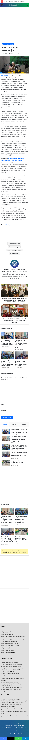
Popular (5, 424)
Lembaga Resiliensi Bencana (7, 671)
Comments (23, 424)
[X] (14, 278)
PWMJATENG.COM (6, 76)
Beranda (4, 41)
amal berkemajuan (14, 243)
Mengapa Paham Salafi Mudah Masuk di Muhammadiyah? (12, 159)
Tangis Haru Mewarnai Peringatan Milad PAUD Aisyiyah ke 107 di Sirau (17, 462)
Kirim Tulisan (14, 730)
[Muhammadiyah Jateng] (14, 5)
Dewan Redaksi (16, 727)
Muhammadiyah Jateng (14, 250)
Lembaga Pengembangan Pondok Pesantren (11, 664)
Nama (3, 398)
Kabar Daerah (14, 41)
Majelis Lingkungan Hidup (7, 634)
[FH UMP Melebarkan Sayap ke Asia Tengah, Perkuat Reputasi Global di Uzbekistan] (7, 335)
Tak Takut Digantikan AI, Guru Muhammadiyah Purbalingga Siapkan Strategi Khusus (7, 362)
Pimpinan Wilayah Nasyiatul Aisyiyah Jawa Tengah (12, 702)
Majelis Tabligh (4, 632)
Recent (14, 424)
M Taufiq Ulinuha (9, 225)
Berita (8, 41)
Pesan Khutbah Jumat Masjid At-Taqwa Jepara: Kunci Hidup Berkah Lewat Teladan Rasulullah (21, 362)
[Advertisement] (14, 22)
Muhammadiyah (14, 247)
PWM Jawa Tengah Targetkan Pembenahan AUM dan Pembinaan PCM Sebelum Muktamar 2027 (21, 344)
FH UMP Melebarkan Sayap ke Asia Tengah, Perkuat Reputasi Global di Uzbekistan (7, 342)
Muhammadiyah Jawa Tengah (14, 269)
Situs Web (3, 410)
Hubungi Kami (24, 727)
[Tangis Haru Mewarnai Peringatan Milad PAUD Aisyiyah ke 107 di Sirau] (6, 463)
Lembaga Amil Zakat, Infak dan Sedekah (10, 673)
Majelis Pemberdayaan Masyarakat (9, 647)
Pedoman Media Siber (7, 727)
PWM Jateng (14, 253)
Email (3, 404)
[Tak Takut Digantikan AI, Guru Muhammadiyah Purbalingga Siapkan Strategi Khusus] (7, 355)
